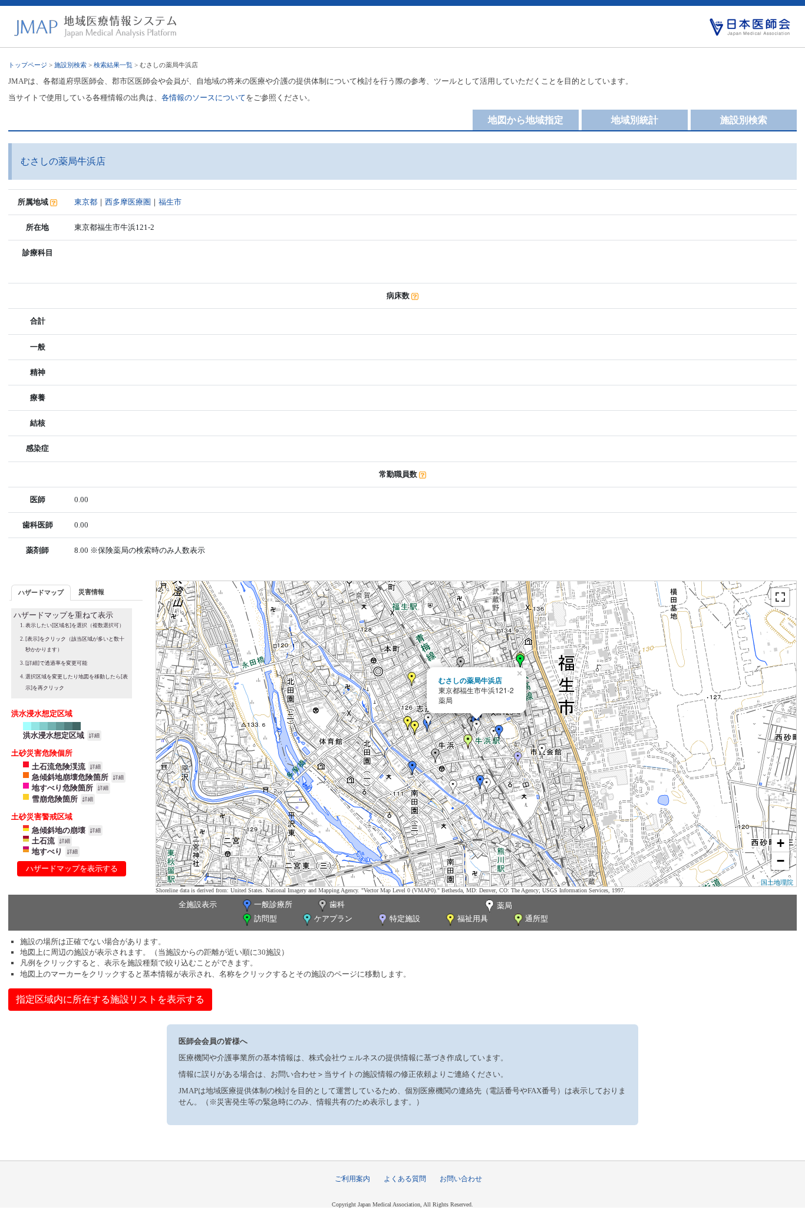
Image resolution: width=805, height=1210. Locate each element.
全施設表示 (198, 904)
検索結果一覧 (113, 64)
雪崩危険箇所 (55, 798)
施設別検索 (70, 64)
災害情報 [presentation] (91, 591)
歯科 (337, 904)
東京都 (85, 201)
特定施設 (405, 918)
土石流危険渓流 (58, 766)
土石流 (43, 840)
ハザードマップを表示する (72, 868)
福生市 (170, 201)
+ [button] (780, 843)
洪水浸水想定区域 (53, 735)
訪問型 (265, 918)
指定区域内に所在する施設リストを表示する (110, 999)
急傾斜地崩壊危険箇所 (70, 777)
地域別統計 (634, 120)
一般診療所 (273, 904)
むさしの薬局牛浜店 (470, 680)
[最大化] (780, 597)
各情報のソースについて (203, 97)
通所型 (536, 918)
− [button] (780, 860)
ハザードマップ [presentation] (41, 592)
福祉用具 (472, 918)
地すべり (47, 851)
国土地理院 (777, 881)
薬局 (504, 905)
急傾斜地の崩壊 (58, 830)
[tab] (41, 593)
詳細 (94, 735)
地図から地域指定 (525, 120)
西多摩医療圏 (128, 201)
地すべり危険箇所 (62, 787)
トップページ (27, 64)
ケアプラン (333, 918)
